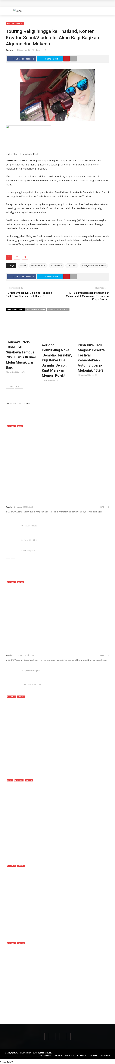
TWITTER (93, 1055)
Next (18, 387)
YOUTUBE (69, 1055)
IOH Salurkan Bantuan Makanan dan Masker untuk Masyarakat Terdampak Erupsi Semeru (87, 296)
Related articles (15, 309)
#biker (23, 265)
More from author (36, 309)
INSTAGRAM (105, 1055)
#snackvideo (56, 265)
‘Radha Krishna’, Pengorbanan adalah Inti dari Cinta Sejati (52, 650)
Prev (11, 387)
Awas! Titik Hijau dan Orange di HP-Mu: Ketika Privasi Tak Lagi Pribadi (61, 546)
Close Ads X (6, 1062)
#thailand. (72, 265)
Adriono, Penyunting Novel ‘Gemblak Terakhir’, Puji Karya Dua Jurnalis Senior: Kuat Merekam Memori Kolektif (57, 360)
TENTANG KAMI (44, 1055)
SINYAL (20, 426)
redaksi (9, 50)
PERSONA (19, 23)
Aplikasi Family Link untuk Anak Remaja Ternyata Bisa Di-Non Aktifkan (61, 666)
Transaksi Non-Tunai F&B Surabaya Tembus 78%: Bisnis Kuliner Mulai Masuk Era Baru (53, 3)
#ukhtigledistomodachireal (94, 265)
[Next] (13, 560)
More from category (58, 309)
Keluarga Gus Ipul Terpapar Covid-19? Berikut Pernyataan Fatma (58, 680)
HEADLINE (10, 23)
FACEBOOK (81, 1055)
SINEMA (20, 582)
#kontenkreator (38, 265)
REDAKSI (58, 1055)
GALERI (10, 780)
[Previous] (8, 560)
